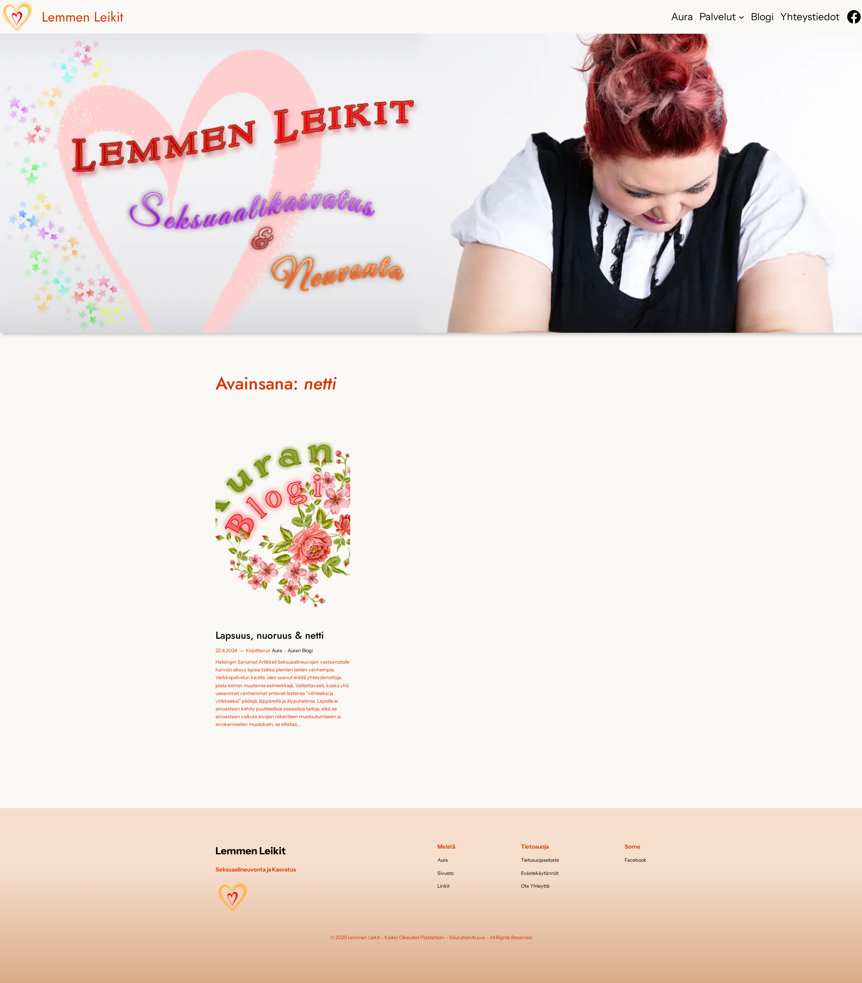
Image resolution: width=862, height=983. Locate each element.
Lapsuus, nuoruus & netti (270, 635)
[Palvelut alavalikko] (741, 17)
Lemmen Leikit (82, 17)
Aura (277, 650)
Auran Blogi (300, 650)
